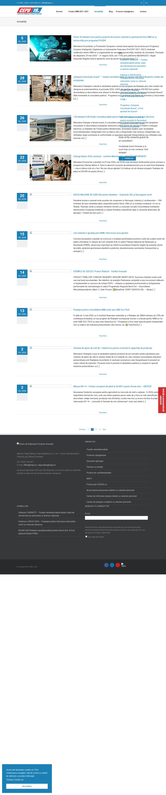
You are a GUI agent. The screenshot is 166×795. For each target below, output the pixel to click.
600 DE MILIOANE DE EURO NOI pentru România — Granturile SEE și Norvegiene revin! (112, 194)
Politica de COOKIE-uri (97, 484)
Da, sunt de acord (96, 537)
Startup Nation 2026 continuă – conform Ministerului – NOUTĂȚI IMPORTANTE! (109, 156)
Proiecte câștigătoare (96, 455)
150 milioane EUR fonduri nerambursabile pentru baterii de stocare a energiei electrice (113, 116)
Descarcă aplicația (95, 461)
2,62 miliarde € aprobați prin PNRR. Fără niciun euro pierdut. (101, 233)
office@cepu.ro (47, 3)
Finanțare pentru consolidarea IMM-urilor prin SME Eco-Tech (101, 309)
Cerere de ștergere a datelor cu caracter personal (109, 502)
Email (88, 513)
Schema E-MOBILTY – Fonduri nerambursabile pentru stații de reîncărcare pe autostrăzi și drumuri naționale (46, 514)
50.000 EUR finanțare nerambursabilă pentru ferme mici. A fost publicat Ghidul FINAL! (46, 532)
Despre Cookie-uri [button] (15, 779)
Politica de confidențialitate (99, 473)
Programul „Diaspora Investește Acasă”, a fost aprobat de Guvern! (131, 108)
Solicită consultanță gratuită (162, 400)
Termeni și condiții (95, 467)
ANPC (89, 478)
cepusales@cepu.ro (47, 465)
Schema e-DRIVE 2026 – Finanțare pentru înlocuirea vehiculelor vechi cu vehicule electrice (47, 523)
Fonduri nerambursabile (97, 449)
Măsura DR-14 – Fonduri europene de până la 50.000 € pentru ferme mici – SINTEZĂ (112, 386)
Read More (103, 65)
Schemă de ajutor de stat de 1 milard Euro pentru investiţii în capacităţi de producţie (112, 348)
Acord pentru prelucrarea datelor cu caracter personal (110, 490)
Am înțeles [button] (27, 786)
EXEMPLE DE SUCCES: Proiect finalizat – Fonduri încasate (100, 271)
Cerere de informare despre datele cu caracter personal (112, 496)
